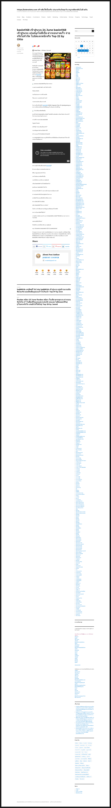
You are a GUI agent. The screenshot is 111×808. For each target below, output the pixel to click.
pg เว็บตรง (78, 265)
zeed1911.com (79, 444)
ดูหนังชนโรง (77, 693)
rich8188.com (78, 316)
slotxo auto (78, 370)
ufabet (77, 409)
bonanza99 (78, 123)
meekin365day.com (80, 234)
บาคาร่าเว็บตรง (78, 480)
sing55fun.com (79, 352)
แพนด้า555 (78, 614)
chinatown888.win (79, 135)
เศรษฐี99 (77, 608)
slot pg (77, 359)
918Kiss (77, 82)
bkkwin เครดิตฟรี (79, 119)
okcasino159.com (79, 249)
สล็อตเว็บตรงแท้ (79, 549)
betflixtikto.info (79, 113)
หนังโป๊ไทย (77, 655)
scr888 (77, 339)
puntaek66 (78, 307)
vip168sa (77, 435)
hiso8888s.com (79, 181)
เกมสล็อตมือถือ (78, 579)
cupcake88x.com (79, 138)
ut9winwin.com (79, 428)
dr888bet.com (79, 146)
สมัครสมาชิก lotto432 (80, 505)
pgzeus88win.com (80, 292)
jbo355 (77, 189)
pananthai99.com (79, 254)
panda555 (78, 255)
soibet (77, 373)
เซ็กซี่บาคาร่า (78, 583)
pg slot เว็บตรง (78, 261)
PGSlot (77, 276)
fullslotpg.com (79, 168)
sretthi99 (78, 378)
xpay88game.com (80, 439)
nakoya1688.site (79, 239)
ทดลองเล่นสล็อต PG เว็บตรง (81, 460)
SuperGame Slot (79, 389)
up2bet (77, 427)
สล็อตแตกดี (78, 556)
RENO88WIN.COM (79, 315)
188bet (77, 71)
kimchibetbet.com (79, 200)
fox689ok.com (79, 162)
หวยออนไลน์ (78, 572)
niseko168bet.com (79, 243)
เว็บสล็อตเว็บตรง (79, 602)
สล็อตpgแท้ (78, 532)
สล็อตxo (77, 533)
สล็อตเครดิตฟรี (78, 540)
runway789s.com (79, 327)
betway (77, 115)
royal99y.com (79, 323)
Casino (77, 134)
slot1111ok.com (79, 362)
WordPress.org (79, 792)
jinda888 (78, 192)
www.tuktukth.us (79, 437)
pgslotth (77, 290)
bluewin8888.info (79, 121)
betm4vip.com (79, 114)
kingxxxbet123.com (80, 203)
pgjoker (77, 273)
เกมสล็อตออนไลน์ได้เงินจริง (80, 776)
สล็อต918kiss (78, 528)
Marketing (55, 17)
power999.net (79, 297)
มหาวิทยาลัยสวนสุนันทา (80, 494)
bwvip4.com (78, 127)
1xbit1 (77, 75)
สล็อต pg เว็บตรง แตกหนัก (80, 765)
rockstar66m (78, 320)
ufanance (78, 416)
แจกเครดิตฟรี (78, 610)
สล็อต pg (77, 510)
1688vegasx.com (79, 68)
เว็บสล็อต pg (78, 600)
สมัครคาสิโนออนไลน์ (80, 502)
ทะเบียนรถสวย (78, 462)
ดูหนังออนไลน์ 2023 (79, 455)
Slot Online (78, 358)
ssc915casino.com (79, 381)
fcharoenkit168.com (80, 157)
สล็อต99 (77, 529)
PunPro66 (78, 301)
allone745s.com (79, 95)
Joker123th (82, 745)
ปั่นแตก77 (77, 484)
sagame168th (78, 331)
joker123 (76, 636)
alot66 (77, 96)
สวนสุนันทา (78, 559)
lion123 (77, 210)
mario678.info (79, 231)
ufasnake (78, 420)
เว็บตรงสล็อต (78, 592)
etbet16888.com (79, 153)
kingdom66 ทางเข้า (80, 201)
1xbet (77, 73)
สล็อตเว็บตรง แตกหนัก (80, 544)
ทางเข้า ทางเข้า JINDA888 (81, 467)
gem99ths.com (79, 173)
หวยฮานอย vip (78, 573)
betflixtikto (78, 111)
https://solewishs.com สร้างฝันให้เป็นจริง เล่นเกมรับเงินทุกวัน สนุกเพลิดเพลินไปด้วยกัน (52, 10)
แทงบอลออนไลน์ (79, 611)
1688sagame (78, 67)
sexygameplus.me (80, 350)
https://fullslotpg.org (79, 686)
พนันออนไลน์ (78, 487)
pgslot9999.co (79, 285)
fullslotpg (78, 166)
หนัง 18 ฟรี (78, 563)
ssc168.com (78, 379)
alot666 (77, 98)
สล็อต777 (77, 521)
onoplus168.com (79, 251)
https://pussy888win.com (80, 679)
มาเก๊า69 (77, 497)
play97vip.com (79, 294)
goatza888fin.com (79, 175)
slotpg (76, 654)
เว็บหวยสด (78, 603)
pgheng (77, 270)
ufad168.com (78, 412)
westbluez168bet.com (80, 436)
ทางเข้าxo (78, 471)
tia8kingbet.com (79, 398)
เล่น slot (77, 587)
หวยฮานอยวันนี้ (79, 575)
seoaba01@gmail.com (50, 260)
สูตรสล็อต (77, 560)
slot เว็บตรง (77, 639)
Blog (23, 17)
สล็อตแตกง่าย (78, 555)
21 (87, 50)
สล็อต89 (77, 525)
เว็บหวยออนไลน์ (79, 604)
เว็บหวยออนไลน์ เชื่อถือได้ (80, 606)
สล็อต (77, 509)
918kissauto (78, 84)
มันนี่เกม (77, 495)
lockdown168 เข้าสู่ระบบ (80, 218)
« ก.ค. (79, 57)
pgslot (76, 658)
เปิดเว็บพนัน (78, 586)
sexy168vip (78, 343)
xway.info (78, 440)
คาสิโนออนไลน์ (79, 448)
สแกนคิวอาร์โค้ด (79, 561)
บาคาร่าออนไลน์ (79, 479)
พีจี (76, 488)
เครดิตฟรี (77, 581)
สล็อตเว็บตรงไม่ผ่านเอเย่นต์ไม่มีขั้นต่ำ (82, 774)
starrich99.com (79, 386)
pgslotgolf (78, 289)
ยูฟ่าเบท (77, 498)
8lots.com (78, 78)
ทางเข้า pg (78, 464)
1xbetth (76, 657)
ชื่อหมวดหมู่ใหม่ (79, 449)
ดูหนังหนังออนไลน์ (79, 452)
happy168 (78, 179)
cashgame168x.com (80, 133)
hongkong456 (79, 183)
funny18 (77, 171)
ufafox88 (78, 413)
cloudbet (77, 137)
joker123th (78, 196)
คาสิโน (77, 447)
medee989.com (79, 232)
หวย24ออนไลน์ (79, 571)
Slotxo (77, 369)
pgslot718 (78, 280)
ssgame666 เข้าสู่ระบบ (80, 383)
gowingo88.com (79, 177)
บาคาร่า (77, 475)
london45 (78, 219)
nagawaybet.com (79, 238)
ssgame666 (78, 382)
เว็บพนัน (77, 596)
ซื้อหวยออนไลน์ (78, 697)
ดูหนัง (77, 451)
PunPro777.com (79, 305)
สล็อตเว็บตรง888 (79, 548)
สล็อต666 (77, 519)
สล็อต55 (77, 517)
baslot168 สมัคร (20, 53)
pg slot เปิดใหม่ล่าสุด (80, 259)
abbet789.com (79, 88)
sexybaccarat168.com (80, 347)
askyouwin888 (79, 100)
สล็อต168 (77, 514)
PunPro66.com (79, 303)
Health (49, 17)
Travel (91, 17)
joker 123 (77, 675)
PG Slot (77, 258)
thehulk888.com (79, 397)
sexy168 (77, 340)
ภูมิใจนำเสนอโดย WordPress (55, 801)
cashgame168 (79, 131)
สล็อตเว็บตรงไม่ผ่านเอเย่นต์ (81, 550)
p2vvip (77, 253)
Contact (19, 19)
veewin (77, 429)
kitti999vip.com (79, 206)
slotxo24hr (78, 371)
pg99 (77, 268)
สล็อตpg (77, 530)
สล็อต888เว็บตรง (79, 524)
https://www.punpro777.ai (80, 696)
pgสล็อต (77, 293)
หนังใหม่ (77, 568)
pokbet (77, 296)
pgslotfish (78, 288)
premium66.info (79, 299)
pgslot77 (77, 281)
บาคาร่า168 (78, 476)
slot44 (76, 643)
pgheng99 (78, 272)
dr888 (77, 145)
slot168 (77, 365)
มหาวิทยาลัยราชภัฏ (79, 493)
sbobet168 (78, 336)
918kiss (76, 670)
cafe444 (77, 129)
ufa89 (77, 408)
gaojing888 (78, 172)
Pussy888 (78, 308)
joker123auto (78, 195)
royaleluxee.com (79, 324)
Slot (76, 356)
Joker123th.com (79, 197)
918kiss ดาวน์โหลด (79, 83)
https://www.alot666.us (79, 642)
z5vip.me (78, 443)
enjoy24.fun (78, 149)
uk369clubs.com (79, 425)
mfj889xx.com (79, 235)
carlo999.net (78, 130)
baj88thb (77, 104)
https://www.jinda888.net (80, 647)
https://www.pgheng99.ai (80, 685)
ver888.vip (78, 433)
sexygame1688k (79, 348)
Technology (85, 17)
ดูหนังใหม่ (77, 456)
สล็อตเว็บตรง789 (79, 545)
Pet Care (71, 17)
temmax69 (78, 394)
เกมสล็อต (77, 577)
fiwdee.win (78, 160)
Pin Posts (25, 19)
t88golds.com (79, 390)
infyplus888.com (79, 188)
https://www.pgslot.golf (80, 682)
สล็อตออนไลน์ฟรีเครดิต (86, 767)
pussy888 (77, 650)
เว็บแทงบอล (78, 607)
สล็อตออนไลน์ (78, 538)
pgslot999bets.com (80, 286)
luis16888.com (79, 222)
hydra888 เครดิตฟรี (79, 185)
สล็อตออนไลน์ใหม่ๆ (78, 770)
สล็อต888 (77, 522)
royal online (78, 321)
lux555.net (78, 223)
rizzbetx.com (78, 317)
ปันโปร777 (78, 486)
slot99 (76, 648)
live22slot (78, 215)
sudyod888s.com (79, 387)
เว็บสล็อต (77, 599)
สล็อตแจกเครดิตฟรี (79, 553)
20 (84, 50)
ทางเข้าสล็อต (78, 472)
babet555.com (78, 102)
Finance (43, 17)
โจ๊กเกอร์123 (78, 615)
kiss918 (76, 661)
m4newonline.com (80, 224)
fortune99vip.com (79, 161)
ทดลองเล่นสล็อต (79, 459)
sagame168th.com (80, 332)
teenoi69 (78, 393)
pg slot (76, 659)
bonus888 (78, 125)
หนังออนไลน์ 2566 (79, 567)
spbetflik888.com (79, 374)
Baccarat (78, 103)
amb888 (77, 99)
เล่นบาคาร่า (78, 588)
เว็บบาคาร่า (78, 595)
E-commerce (36, 17)
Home (18, 17)
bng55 (77, 122)
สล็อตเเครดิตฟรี (78, 552)
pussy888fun (78, 309)
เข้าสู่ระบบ (78, 788)
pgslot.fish (78, 278)
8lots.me (77, 80)
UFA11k (77, 404)
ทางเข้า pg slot (79, 466)
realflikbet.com (79, 313)
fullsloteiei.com (79, 165)
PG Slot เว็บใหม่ (79, 262)
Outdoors (28, 17)
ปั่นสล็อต (77, 482)
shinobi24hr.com (79, 351)
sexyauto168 (78, 344)
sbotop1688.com (79, 338)
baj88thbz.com (79, 106)
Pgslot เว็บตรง (78, 277)
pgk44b (77, 274)
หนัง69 (77, 564)
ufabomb (78, 410)
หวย (76, 569)
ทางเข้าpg (78, 468)
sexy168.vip (78, 342)
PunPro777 (78, 304)
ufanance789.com (79, 417)
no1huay (77, 245)
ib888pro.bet (78, 187)
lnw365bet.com (79, 216)
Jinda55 (77, 191)
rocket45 (77, 319)
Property (77, 17)
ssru (77, 385)
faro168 (77, 156)
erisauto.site (78, 150)
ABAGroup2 (78, 87)
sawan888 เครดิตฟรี (80, 334)
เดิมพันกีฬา (78, 584)
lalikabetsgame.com (80, 207)
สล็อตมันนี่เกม (78, 537)
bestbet (77, 110)
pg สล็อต (77, 263)
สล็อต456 (77, 515)
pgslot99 (78, 284)
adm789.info (78, 92)
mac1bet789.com (79, 227)
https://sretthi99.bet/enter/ (81, 184)
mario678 (78, 230)
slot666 (77, 367)
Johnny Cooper (51, 258)
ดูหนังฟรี (76, 677)
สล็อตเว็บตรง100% (84, 772)
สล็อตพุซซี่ (78, 536)
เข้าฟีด (77, 790)
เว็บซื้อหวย (78, 590)
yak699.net (78, 441)
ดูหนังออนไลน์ (78, 453)
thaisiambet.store (79, 396)
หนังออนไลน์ (78, 565)
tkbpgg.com (78, 400)
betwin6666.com (79, 117)
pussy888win (78, 311)
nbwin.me (78, 241)
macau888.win (79, 228)
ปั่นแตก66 (77, 483)
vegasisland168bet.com (81, 431)
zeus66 (77, 445)
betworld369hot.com (80, 118)
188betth (77, 72)
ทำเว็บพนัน (78, 474)
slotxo (76, 652)
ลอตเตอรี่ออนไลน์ (79, 501)
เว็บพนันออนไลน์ (79, 598)
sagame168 (78, 330)
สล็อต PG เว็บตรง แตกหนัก (80, 511)
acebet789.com (79, 90)
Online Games (63, 17)
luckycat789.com (79, 220)
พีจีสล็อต (77, 490)
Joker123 (77, 193)
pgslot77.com (78, 282)
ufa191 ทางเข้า (78, 405)
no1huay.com (78, 246)
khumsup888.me (79, 199)
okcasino (78, 247)
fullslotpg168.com (79, 169)
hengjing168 (78, 180)
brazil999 (78, 126)
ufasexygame (79, 418)
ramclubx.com (79, 312)
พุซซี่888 (77, 491)
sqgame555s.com (79, 377)
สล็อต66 (77, 518)
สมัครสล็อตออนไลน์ (79, 507)
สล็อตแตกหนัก (78, 557)
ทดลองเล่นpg (78, 458)
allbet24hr (78, 94)
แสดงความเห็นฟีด (79, 791)
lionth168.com (79, 211)
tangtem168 (78, 391)
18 (78, 50)
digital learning (79, 142)
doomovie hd (77, 665)
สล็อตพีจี (77, 534)
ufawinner (78, 422)
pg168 (77, 266)
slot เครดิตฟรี (78, 360)
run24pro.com (79, 325)
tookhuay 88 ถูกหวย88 (80, 402)
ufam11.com (78, 414)
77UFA (77, 76)
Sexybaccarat (79, 346)
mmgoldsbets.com (80, 237)
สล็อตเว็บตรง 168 (79, 542)
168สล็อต (77, 69)
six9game (78, 355)
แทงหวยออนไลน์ (79, 612)
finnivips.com (79, 158)
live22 (77, 214)
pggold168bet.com (80, 269)
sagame (77, 328)
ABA (77, 86)
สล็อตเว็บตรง (78, 541)
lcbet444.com (79, 208)
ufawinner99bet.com (80, 424)
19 (81, 50)
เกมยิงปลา (78, 576)
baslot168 (38, 74)
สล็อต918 (77, 526)
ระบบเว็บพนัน (78, 499)
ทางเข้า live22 (78, 463)
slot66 (77, 366)
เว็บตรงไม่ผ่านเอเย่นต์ (80, 594)
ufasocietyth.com (79, 421)
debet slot (78, 140)
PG (76, 257)
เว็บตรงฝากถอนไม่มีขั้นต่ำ (80, 591)
